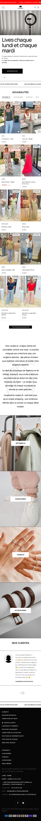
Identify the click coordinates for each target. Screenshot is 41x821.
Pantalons (4, 224)
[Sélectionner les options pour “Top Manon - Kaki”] (19, 131)
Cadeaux (29, 97)
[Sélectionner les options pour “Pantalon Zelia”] (19, 219)
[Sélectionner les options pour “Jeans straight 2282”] (19, 263)
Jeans (3, 267)
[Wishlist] (2, 103)
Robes (3, 179)
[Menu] (3, 7)
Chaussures (18, 97)
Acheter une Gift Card (15, 63)
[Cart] (38, 7)
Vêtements (6, 97)
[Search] (35, 7)
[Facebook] (17, 803)
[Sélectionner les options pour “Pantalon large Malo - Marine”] (19, 306)
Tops (2, 136)
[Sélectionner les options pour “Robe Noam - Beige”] (19, 174)
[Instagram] (23, 803)
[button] (2, 77)
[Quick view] (2, 106)
